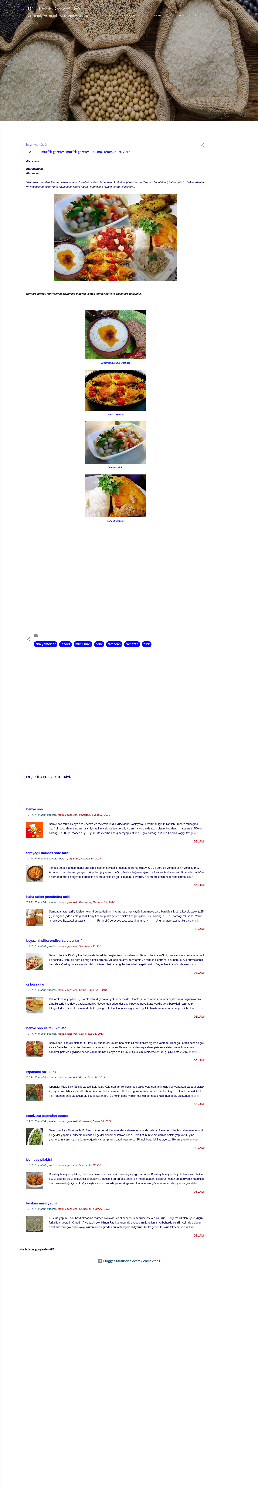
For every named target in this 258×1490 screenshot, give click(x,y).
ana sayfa (105, 16)
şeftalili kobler (115, 521)
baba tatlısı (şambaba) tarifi (48, 897)
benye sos (34, 809)
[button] (202, 146)
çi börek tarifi (37, 984)
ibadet (65, 644)
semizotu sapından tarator (47, 1116)
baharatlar (163, 16)
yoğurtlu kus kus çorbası (115, 362)
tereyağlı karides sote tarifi (47, 853)
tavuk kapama (115, 414)
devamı (199, 841)
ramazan (132, 644)
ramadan (114, 644)
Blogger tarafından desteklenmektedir (131, 1261)
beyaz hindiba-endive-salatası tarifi (54, 941)
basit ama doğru (192, 16)
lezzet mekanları (133, 16)
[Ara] (237, 10)
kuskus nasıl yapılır (42, 1203)
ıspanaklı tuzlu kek (41, 1072)
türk (147, 644)
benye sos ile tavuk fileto (46, 1028)
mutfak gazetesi (55, 9)
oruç (99, 644)
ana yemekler (46, 644)
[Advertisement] (227, 88)
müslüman (83, 644)
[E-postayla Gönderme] (36, 637)
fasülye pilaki (115, 467)
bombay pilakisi (39, 1159)
